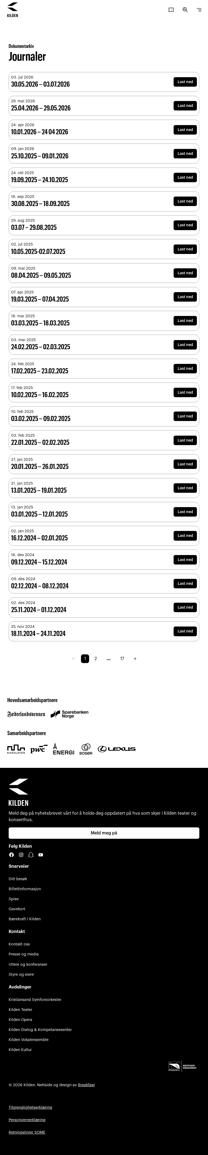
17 (122, 659)
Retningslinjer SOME (27, 1132)
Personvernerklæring (27, 1120)
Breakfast (86, 1085)
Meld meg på (104, 833)
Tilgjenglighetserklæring (30, 1107)
